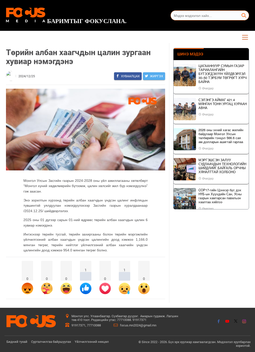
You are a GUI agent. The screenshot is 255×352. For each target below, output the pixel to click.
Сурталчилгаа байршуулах (51, 342)
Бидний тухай (16, 342)
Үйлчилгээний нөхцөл (92, 342)
